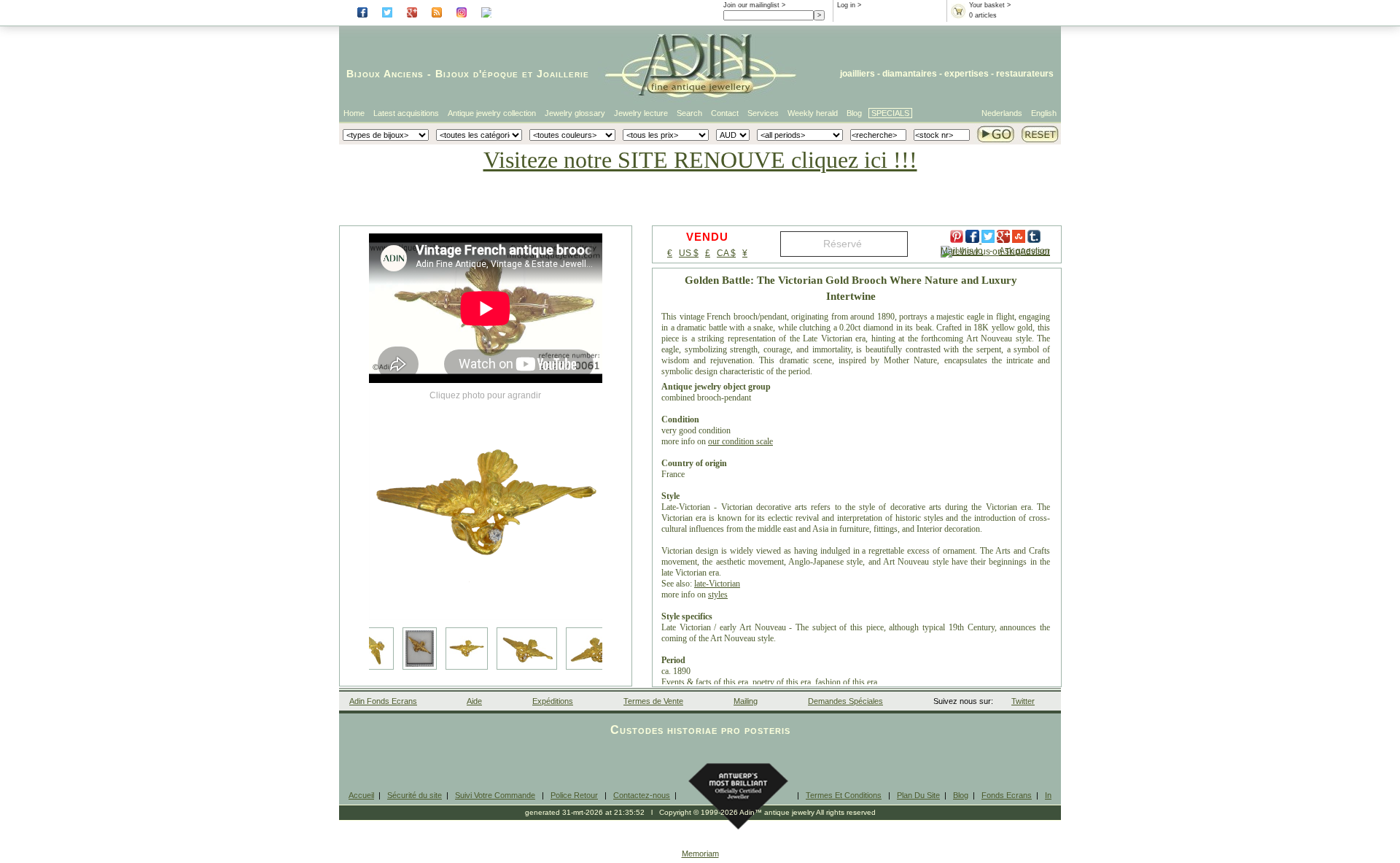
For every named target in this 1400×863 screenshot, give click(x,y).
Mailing (746, 701)
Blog (854, 113)
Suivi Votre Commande (495, 795)
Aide (474, 701)
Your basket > (990, 5)
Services (763, 113)
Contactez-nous (641, 795)
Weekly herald (813, 113)
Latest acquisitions (406, 113)
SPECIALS (890, 113)
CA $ (726, 253)
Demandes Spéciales (845, 701)
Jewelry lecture (641, 113)
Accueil (361, 795)
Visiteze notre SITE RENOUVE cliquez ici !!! (700, 160)
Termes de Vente (653, 701)
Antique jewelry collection (492, 113)
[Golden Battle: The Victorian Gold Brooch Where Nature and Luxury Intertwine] (485, 503)
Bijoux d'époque (476, 74)
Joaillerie (563, 74)
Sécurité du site (414, 795)
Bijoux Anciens (385, 74)
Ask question (1024, 251)
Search (689, 113)
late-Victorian (717, 583)
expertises (966, 74)
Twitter (1023, 701)
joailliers (857, 74)
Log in (846, 5)
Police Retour (574, 795)
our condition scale (740, 441)
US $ (689, 253)
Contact (725, 113)
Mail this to (962, 251)
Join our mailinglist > (754, 5)
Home (354, 113)
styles (718, 594)
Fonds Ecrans (1006, 795)
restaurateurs (1025, 74)
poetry (763, 682)
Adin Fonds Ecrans (383, 701)
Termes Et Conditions (844, 795)
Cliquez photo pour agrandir (485, 395)
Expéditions (552, 701)
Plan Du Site (918, 795)
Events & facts (686, 682)
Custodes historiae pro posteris (700, 730)
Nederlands (1001, 113)
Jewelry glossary (575, 113)
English (1044, 113)
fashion (828, 682)
